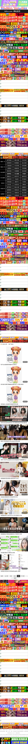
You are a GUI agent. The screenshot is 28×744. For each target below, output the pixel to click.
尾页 (15, 578)
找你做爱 (24, 171)
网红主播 (17, 160)
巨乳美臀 (24, 165)
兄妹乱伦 (17, 192)
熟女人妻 (17, 187)
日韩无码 (24, 195)
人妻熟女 (9, 168)
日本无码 (24, 160)
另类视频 (24, 168)
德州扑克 (24, 176)
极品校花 (9, 195)
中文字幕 (17, 165)
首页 (2, 576)
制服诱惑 (24, 190)
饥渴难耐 (17, 171)
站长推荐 (3, 172)
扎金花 (16, 179)
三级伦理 (9, 165)
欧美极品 (17, 162)
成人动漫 (24, 162)
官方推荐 (3, 177)
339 (14, 576)
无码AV (3, 183)
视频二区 (3, 167)
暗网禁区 (9, 190)
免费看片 (3, 194)
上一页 (6, 576)
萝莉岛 (24, 184)
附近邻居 (9, 171)
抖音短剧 (9, 181)
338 (11, 576)
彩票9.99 (9, 179)
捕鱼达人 (9, 176)
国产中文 (9, 192)
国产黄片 (9, 187)
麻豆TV (17, 181)
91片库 (9, 184)
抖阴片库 (3, 188)
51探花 (24, 181)
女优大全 (17, 184)
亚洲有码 (9, 162)
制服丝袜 (17, 168)
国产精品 (9, 160)
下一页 (22, 576)
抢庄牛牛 (17, 176)
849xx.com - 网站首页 (12, 11)
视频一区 (3, 161)
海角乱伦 (17, 190)
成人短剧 (24, 192)
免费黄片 (24, 187)
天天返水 (24, 179)
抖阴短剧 (17, 195)
